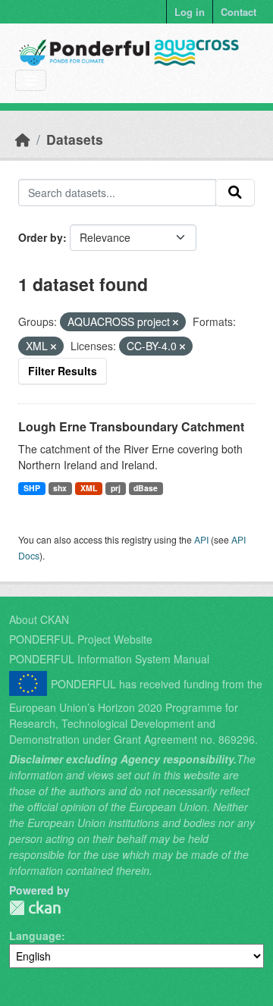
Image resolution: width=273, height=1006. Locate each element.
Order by (40, 237)
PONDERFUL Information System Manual (109, 658)
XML (88, 488)
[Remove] (175, 322)
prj (116, 488)
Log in (189, 12)
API (201, 539)
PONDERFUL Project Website (80, 639)
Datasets (74, 139)
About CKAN (39, 619)
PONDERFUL (35, 908)
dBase (145, 488)
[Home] (22, 139)
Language (35, 935)
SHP (32, 488)
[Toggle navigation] (30, 81)
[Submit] (235, 192)
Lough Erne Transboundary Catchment (131, 426)
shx (60, 488)
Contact (238, 12)
